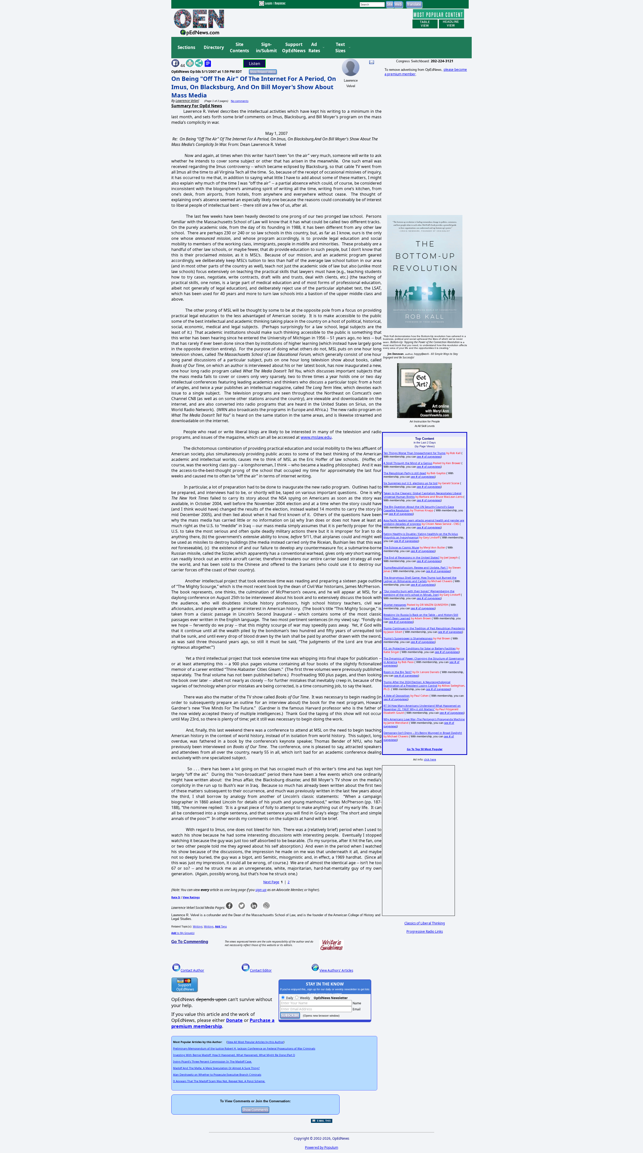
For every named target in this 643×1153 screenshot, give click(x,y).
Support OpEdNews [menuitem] (292, 47)
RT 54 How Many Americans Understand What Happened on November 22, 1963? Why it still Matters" (422, 707)
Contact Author (192, 970)
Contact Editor (261, 970)
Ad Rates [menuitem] (314, 47)
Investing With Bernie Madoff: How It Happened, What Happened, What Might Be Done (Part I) (234, 1055)
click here (430, 759)
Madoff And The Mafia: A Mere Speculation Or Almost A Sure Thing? (216, 1068)
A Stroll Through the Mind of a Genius (408, 463)
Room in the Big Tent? (398, 672)
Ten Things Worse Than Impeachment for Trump (415, 453)
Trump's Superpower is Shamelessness (408, 638)
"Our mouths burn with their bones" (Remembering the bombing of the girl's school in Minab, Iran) (419, 592)
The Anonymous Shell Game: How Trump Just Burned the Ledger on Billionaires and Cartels (420, 579)
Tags (221, 926)
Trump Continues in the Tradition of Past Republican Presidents (424, 628)
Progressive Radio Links (424, 931)
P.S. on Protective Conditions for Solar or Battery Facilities (420, 648)
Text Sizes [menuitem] (340, 47)
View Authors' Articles (336, 970)
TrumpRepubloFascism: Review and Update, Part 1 (416, 567)
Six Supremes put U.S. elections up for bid (411, 483)
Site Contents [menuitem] (239, 47)
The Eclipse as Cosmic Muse (401, 547)
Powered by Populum (321, 1147)
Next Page (271, 882)
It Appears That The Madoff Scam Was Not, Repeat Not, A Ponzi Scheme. (219, 1081)
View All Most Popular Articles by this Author (255, 1042)
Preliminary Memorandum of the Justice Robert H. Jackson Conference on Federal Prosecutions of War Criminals (244, 1048)
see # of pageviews (429, 456)
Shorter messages (395, 605)
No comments (239, 101)
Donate (234, 1020)
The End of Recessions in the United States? (412, 557)
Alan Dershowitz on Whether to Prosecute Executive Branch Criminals (217, 1074)
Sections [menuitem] (186, 47)
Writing (197, 926)
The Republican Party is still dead (405, 473)
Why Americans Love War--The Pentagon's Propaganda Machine (424, 719)
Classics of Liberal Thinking (424, 923)
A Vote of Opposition (397, 695)
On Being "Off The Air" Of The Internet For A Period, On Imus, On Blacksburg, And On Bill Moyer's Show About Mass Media (253, 86)
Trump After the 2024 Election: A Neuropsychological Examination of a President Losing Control (417, 683)
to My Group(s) (182, 933)
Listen (254, 63)
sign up (260, 890)
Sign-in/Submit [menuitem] (266, 47)
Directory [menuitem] (213, 47)
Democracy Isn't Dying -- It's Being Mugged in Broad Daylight (423, 733)
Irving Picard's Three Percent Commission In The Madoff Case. (212, 1061)
